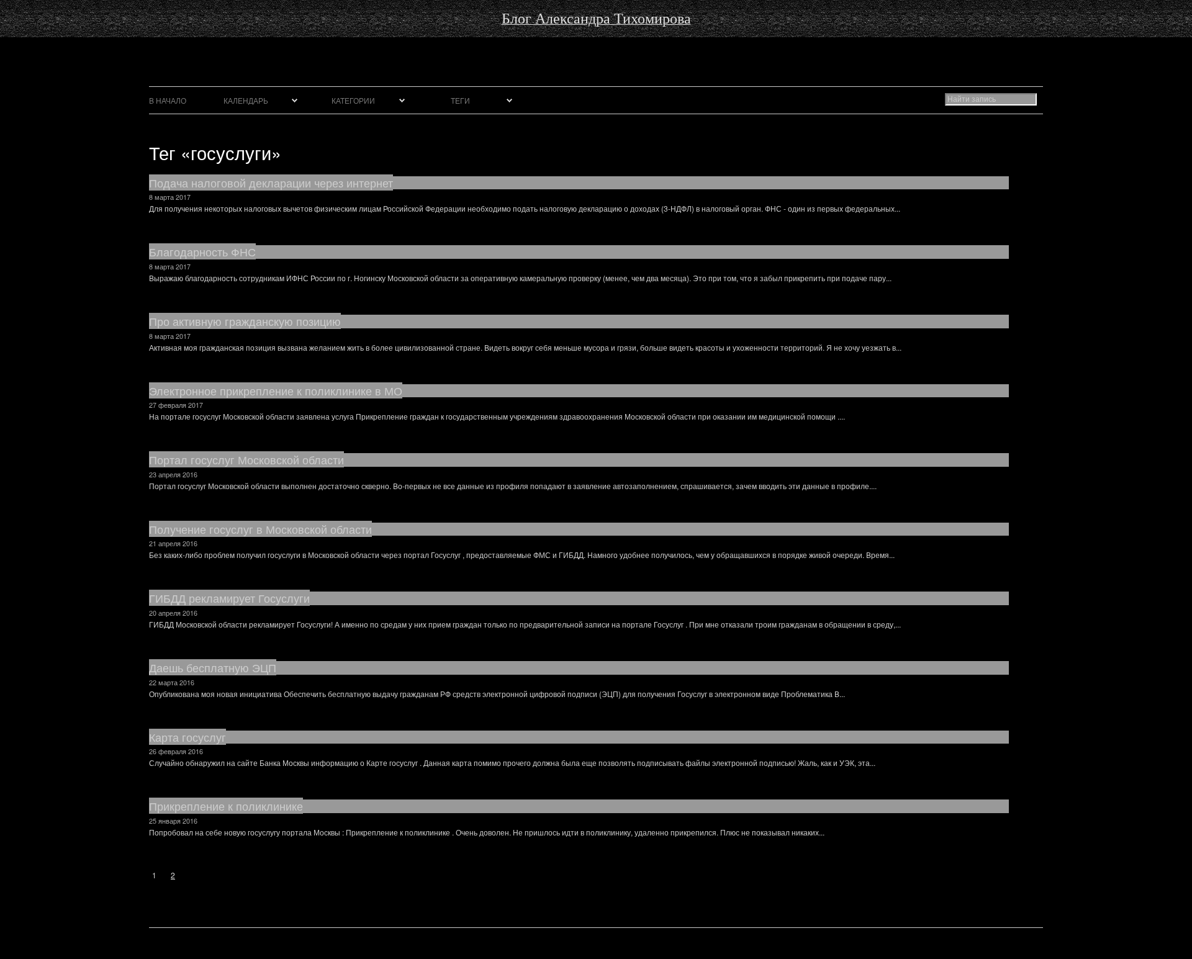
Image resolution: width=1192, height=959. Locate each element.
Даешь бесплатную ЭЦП (212, 667)
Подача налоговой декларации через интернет (271, 182)
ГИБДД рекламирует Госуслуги (229, 598)
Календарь (246, 100)
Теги (460, 100)
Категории (353, 100)
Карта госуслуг (187, 737)
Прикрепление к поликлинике (226, 806)
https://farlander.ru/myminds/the (52, 39)
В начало (167, 100)
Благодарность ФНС (202, 251)
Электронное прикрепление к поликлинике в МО (275, 390)
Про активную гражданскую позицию (245, 321)
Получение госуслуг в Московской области (260, 529)
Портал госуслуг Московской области (246, 459)
